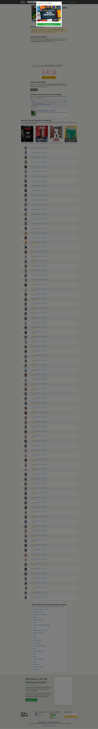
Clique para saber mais (49, 24)
